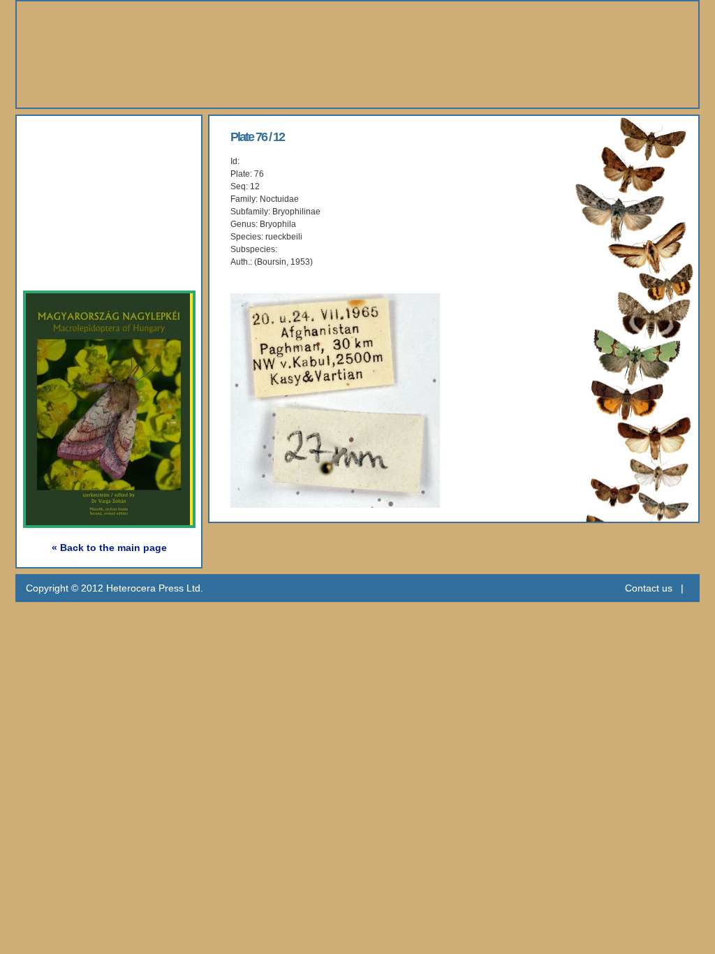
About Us (71, 137)
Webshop (72, 233)
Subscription (82, 265)
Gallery (63, 201)
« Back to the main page (109, 547)
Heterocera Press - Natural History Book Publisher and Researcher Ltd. (357, 54)
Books (60, 169)
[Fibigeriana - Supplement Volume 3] (119, 521)
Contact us (648, 588)
